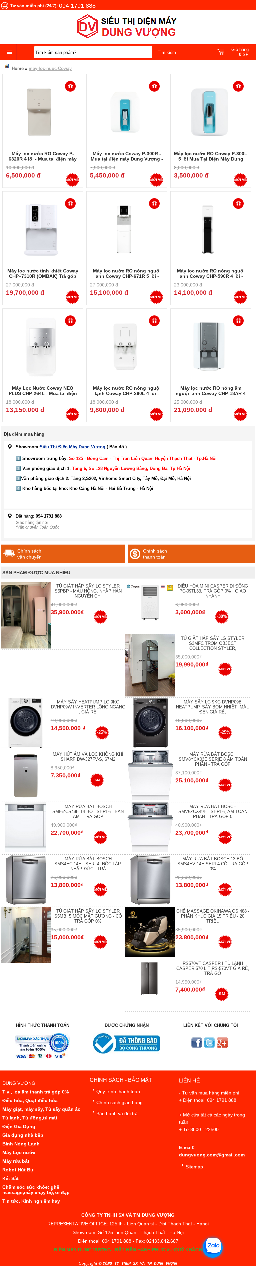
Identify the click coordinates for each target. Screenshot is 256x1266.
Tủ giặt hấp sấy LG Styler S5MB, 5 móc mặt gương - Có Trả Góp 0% (88, 916)
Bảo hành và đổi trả (117, 1113)
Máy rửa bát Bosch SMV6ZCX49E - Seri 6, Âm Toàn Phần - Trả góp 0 (212, 811)
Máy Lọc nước (18, 1152)
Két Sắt (10, 1178)
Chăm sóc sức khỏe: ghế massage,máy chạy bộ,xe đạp (36, 1189)
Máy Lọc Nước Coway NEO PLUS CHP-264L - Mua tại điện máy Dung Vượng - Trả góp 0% (43, 393)
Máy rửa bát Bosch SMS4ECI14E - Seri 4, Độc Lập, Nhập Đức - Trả (88, 863)
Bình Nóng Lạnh (21, 1143)
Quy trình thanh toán (118, 1091)
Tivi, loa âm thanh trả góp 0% (35, 1091)
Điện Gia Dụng (18, 1126)
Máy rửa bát (15, 1161)
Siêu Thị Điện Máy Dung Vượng (73, 446)
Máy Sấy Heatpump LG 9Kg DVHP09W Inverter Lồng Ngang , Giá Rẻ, (88, 706)
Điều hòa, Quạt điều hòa (30, 1100)
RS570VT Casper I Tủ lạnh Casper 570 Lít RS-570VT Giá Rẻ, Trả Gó (212, 968)
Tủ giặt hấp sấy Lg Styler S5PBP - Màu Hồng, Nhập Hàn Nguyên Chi (88, 591)
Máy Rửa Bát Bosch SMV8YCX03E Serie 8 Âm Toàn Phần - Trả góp (213, 759)
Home (17, 68)
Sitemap (194, 1166)
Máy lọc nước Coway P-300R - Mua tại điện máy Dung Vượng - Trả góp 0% (127, 159)
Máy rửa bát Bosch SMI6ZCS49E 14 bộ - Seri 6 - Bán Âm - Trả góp (88, 811)
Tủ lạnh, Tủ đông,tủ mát (29, 1117)
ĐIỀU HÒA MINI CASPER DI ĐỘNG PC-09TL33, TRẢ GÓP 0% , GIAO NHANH (213, 591)
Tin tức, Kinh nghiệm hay (31, 1201)
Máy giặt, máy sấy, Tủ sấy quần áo (41, 1109)
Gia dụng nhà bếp (22, 1135)
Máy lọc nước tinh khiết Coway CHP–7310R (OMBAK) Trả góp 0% (42, 276)
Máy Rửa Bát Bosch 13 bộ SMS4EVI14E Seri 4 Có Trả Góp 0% (212, 863)
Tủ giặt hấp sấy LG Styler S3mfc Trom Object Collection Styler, (212, 643)
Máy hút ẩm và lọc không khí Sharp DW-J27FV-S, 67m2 (88, 757)
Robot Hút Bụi (18, 1169)
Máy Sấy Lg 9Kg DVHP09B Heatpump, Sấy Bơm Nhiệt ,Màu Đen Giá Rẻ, (212, 706)
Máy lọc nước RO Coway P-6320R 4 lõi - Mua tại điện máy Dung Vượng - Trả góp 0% (43, 159)
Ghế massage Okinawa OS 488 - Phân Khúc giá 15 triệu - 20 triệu (212, 916)
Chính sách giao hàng (119, 1102)
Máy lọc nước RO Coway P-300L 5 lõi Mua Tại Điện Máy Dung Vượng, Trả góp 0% (210, 159)
